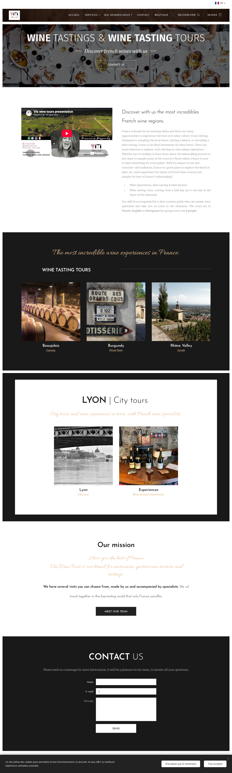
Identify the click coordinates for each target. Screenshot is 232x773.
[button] (189, 15)
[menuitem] (75, 15)
